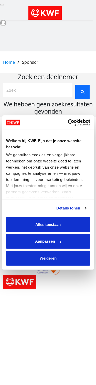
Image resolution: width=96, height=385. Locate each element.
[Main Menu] (2, 4)
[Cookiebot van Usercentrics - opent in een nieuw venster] (68, 122)
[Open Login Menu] (3, 23)
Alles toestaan (48, 224)
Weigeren (48, 258)
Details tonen (68, 208)
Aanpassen (45, 241)
